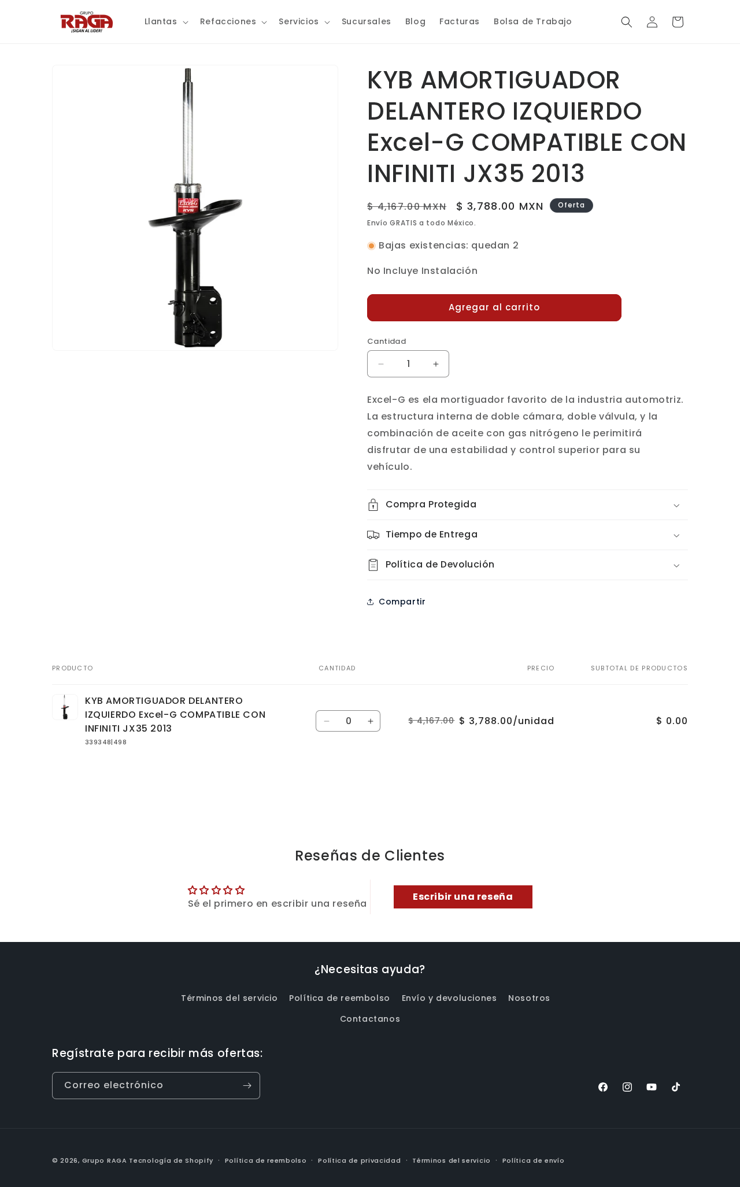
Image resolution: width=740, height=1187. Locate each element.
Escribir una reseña (463, 896)
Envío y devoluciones (449, 998)
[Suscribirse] (247, 1085)
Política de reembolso (339, 998)
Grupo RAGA (104, 1160)
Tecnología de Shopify (171, 1160)
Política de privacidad (359, 1160)
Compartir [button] (402, 601)
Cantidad (386, 341)
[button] (165, 21)
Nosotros (529, 998)
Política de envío (533, 1160)
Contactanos (370, 1019)
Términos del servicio (229, 998)
